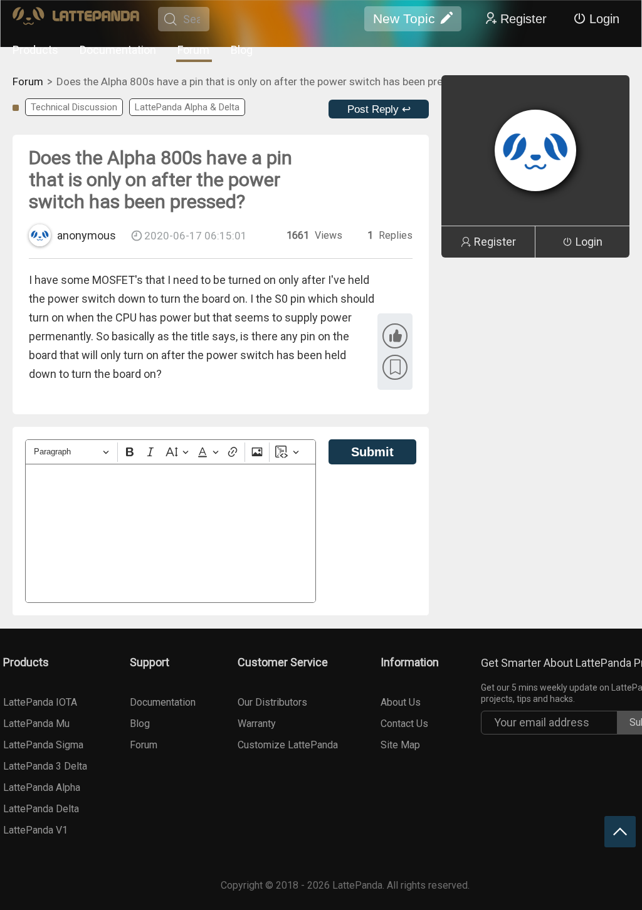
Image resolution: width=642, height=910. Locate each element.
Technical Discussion (74, 107)
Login (604, 19)
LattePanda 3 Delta (45, 766)
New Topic (404, 18)
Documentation (118, 49)
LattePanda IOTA (40, 702)
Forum (193, 49)
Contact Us (404, 724)
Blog (242, 49)
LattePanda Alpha (41, 787)
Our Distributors (272, 702)
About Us (401, 702)
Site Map (400, 745)
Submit (372, 452)
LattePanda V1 (35, 830)
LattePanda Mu (36, 724)
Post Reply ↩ (379, 109)
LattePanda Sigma (43, 745)
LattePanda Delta (41, 809)
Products (35, 49)
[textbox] (170, 533)
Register (523, 19)
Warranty (257, 724)
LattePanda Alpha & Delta (187, 107)
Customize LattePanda (288, 745)
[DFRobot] (76, 19)
